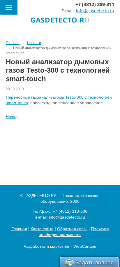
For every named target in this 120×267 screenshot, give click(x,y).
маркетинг (60, 246)
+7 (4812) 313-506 (70, 211)
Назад (11, 116)
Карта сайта (42, 228)
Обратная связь (72, 228)
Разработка (34, 246)
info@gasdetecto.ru (95, 10)
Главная (19, 228)
